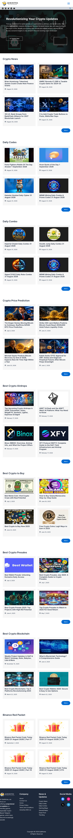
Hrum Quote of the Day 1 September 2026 (49, 166)
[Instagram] (5, 8)
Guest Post (42, 813)
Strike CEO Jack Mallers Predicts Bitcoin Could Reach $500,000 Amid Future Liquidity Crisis (53, 325)
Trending (42, 815)
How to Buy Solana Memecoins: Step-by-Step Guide (52, 497)
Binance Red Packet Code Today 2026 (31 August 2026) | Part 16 (18, 769)
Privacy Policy (23, 805)
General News (43, 810)
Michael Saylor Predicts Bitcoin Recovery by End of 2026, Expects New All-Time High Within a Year (19, 359)
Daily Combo (43, 806)
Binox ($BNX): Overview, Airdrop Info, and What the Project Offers (18, 444)
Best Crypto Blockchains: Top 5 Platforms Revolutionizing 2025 (18, 690)
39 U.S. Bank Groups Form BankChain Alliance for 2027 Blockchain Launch (16, 116)
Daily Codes (43, 803)
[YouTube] (14, 8)
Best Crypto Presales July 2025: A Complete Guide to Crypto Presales (53, 577)
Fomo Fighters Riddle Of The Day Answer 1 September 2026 (18, 166)
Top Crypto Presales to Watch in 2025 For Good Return (52, 608)
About (21, 798)
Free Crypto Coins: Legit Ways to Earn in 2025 (53, 527)
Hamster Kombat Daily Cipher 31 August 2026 (18, 196)
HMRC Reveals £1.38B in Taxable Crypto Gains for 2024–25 (53, 82)
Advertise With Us (25, 810)
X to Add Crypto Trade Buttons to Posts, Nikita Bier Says (53, 115)
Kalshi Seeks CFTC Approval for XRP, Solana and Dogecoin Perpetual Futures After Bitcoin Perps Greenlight (52, 359)
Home (21, 803)
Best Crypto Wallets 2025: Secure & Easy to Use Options (53, 690)
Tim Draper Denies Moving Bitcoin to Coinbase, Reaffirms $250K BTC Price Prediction (19, 325)
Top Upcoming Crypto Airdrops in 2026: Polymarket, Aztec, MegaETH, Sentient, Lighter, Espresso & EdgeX (19, 411)
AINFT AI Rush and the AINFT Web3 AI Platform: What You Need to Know (53, 410)
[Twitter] (8, 8)
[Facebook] (3, 8)
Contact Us (23, 801)
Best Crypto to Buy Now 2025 (17, 526)
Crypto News (43, 801)
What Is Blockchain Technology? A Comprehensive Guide (53, 657)
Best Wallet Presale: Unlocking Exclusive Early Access (17, 576)
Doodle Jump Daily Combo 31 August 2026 (51, 245)
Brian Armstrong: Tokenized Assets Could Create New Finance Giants (19, 83)
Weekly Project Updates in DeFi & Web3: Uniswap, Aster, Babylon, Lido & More (19, 658)
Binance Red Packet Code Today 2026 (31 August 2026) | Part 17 (18, 738)
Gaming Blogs (43, 808)
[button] (70, 8)
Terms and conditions (26, 807)
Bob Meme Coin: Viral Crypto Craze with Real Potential (17, 497)
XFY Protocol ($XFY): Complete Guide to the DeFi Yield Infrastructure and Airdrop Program (52, 446)
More (66, 130)
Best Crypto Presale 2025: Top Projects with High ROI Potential (18, 608)
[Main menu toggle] (68, 3)
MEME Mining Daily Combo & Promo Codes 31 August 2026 (52, 196)
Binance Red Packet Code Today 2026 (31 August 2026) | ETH (53, 738)
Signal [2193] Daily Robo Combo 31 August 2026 (18, 275)
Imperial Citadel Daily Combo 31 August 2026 (18, 245)
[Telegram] (11, 8)
